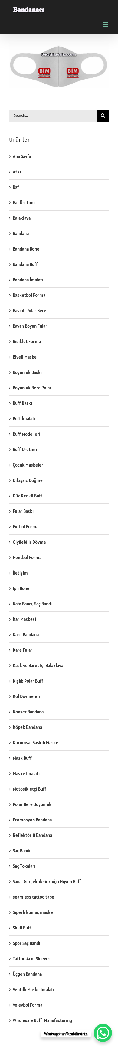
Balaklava (22, 218)
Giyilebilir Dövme (29, 542)
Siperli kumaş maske (33, 912)
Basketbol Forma (29, 295)
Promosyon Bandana (32, 820)
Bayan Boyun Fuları (30, 326)
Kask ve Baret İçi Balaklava (38, 665)
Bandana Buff (25, 264)
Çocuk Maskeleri (28, 465)
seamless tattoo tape (33, 897)
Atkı (17, 172)
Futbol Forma (25, 526)
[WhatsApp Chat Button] (103, 1033)
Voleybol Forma (27, 1005)
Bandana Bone (26, 249)
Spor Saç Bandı (26, 943)
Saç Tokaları (24, 866)
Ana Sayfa (22, 156)
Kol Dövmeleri (26, 696)
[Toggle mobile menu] (106, 24)
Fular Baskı (23, 511)
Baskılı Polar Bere (29, 310)
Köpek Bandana (27, 727)
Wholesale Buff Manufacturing (42, 1020)
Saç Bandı (21, 850)
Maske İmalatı (26, 773)
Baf (16, 187)
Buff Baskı (22, 403)
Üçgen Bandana (27, 974)
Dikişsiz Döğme (28, 480)
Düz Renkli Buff (27, 496)
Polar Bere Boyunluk (32, 804)
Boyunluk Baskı (27, 372)
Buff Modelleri (26, 434)
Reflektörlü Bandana (32, 835)
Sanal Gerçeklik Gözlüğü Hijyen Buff (47, 881)
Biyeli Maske (25, 357)
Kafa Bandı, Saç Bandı (32, 604)
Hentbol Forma (27, 557)
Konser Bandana (28, 712)
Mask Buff (22, 758)
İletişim (20, 573)
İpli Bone (21, 588)
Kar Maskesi (24, 619)
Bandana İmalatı (28, 280)
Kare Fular (22, 650)
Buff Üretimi (25, 449)
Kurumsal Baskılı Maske (35, 742)
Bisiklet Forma (27, 341)
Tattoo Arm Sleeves (32, 958)
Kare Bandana (26, 634)
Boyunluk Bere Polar (32, 388)
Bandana (21, 233)
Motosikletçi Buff (29, 789)
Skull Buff (22, 928)
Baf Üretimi (24, 202)
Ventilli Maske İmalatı (33, 989)
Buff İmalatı (24, 418)
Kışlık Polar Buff (28, 681)
